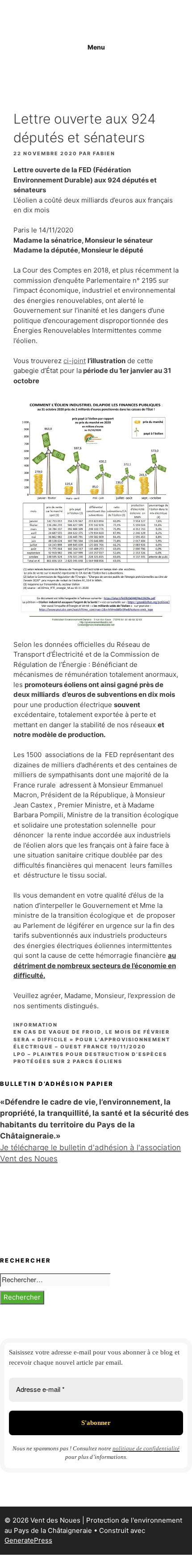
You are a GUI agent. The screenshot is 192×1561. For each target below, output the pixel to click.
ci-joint (74, 360)
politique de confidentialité (146, 1448)
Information (35, 1025)
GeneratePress (28, 1540)
